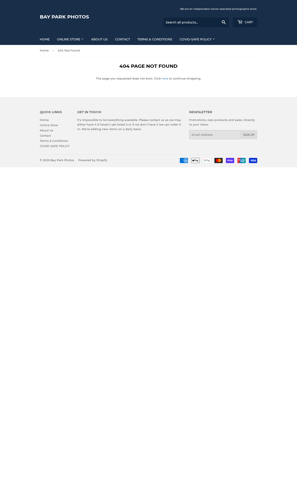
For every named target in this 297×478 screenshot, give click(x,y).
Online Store (69, 39)
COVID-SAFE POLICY (196, 39)
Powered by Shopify (92, 160)
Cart (248, 22)
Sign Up (248, 134)
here (165, 78)
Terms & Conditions (154, 39)
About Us (99, 39)
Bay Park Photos (64, 17)
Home (45, 39)
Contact (122, 39)
